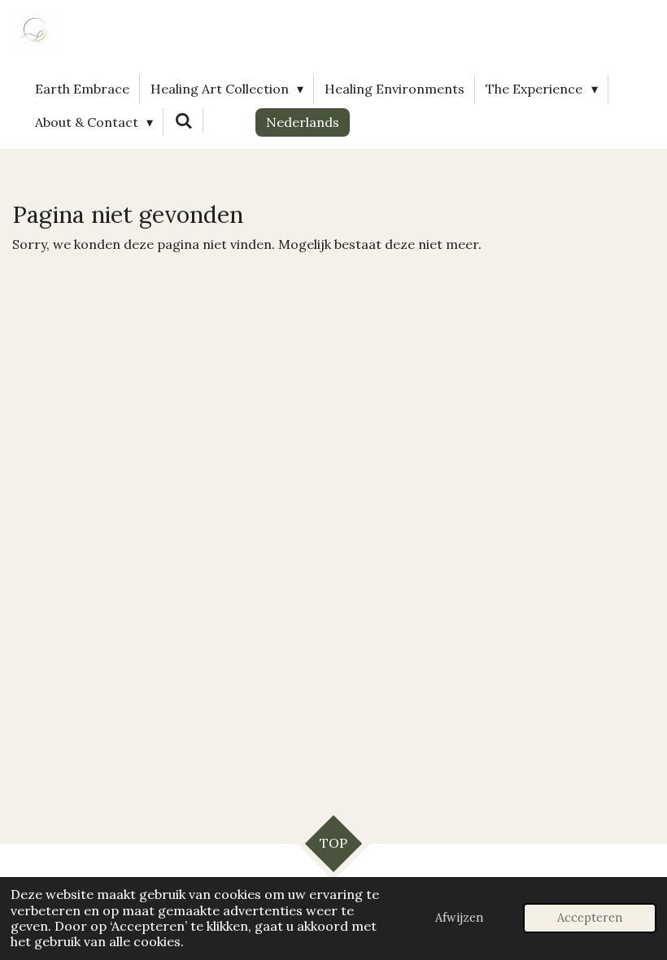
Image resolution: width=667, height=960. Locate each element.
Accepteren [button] (589, 917)
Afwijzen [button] (459, 917)
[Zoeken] (183, 120)
